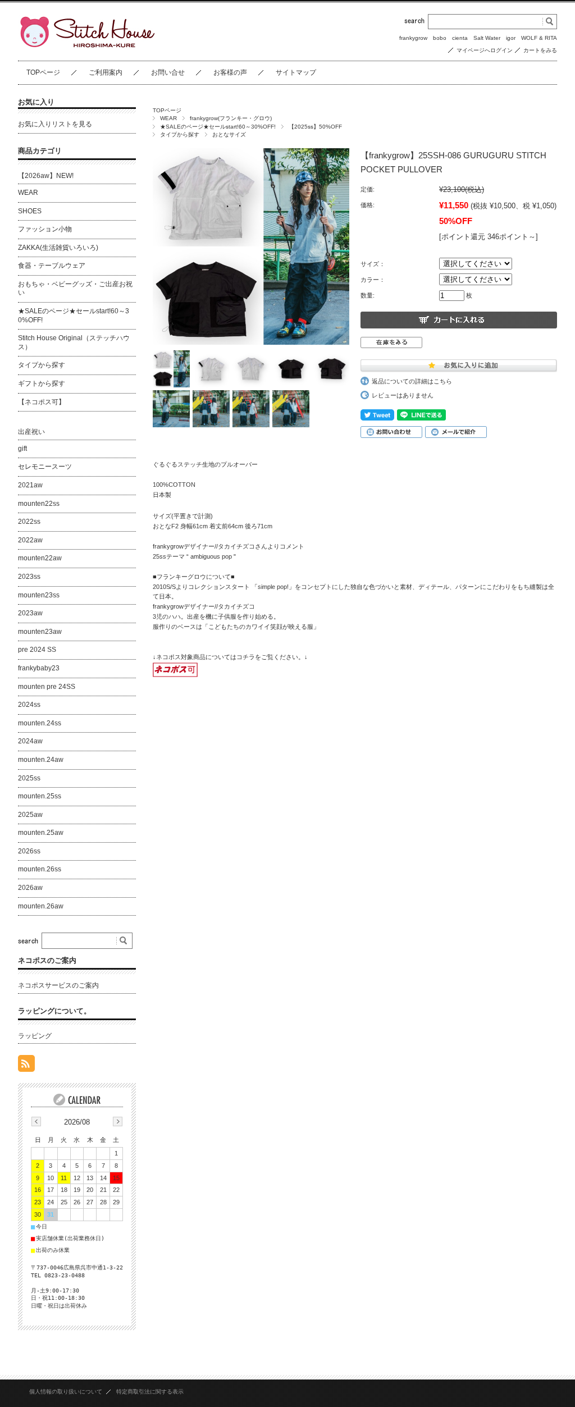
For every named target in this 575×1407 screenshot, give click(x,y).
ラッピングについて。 (54, 1011)
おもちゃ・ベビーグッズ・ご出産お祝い (75, 288)
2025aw (30, 815)
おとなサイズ (229, 134)
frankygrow (413, 38)
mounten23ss (39, 595)
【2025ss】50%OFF (315, 127)
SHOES (30, 211)
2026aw (30, 888)
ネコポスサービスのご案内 (58, 985)
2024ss (29, 705)
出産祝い (31, 432)
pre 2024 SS (37, 650)
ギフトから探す (41, 383)
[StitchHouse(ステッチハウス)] (87, 46)
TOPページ (43, 72)
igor (510, 38)
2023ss (29, 577)
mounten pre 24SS (46, 687)
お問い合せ (168, 72)
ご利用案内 (105, 72)
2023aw (30, 613)
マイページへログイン (485, 50)
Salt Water (486, 38)
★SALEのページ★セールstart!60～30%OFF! (218, 127)
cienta (460, 38)
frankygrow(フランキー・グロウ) (231, 118)
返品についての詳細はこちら (412, 381)
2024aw (30, 741)
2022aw (30, 540)
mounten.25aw (40, 833)
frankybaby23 (39, 668)
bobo (439, 38)
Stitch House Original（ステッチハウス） (74, 342)
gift (22, 449)
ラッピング (35, 1036)
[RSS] (26, 1066)
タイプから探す (179, 134)
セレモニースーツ (45, 466)
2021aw (30, 485)
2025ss (29, 778)
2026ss (29, 851)
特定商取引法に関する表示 (150, 1391)
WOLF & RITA (539, 38)
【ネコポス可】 (41, 402)
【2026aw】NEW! (46, 176)
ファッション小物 (45, 229)
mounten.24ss (39, 723)
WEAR (168, 118)
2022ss (29, 522)
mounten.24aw (40, 760)
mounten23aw (40, 632)
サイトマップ (296, 72)
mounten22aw (40, 558)
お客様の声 (230, 72)
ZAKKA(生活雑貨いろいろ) (58, 248)
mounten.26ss (39, 869)
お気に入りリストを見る (55, 124)
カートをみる (540, 50)
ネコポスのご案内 (47, 960)
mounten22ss (39, 504)
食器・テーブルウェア (51, 265)
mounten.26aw (40, 906)
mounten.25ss (39, 796)
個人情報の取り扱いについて (65, 1391)
